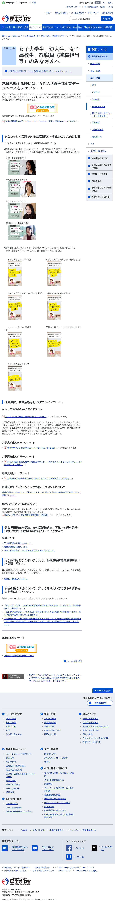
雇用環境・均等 (98, 106)
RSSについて (64, 870)
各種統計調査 (12, 803)
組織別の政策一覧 (99, 158)
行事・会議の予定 (52, 730)
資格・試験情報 (13, 788)
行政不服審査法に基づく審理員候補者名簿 (59, 815)
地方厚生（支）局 (14, 770)
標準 (97, 3)
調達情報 (48, 784)
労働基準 (96, 99)
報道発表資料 (50, 722)
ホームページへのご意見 (86, 870)
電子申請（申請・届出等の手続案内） (59, 774)
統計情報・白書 (14, 799)
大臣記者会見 (50, 718)
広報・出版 (49, 726)
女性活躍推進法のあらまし (16, 547)
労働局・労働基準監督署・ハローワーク (20, 775)
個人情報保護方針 (42, 867)
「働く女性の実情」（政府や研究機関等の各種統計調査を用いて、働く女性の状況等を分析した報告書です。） (42, 606)
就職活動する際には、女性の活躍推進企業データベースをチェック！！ (39, 71)
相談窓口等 (97, 137)
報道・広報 (50, 714)
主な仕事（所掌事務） (16, 766)
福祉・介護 (95, 71)
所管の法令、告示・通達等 (56, 758)
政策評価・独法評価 (100, 197)
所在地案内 (11, 762)
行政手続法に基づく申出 (55, 810)
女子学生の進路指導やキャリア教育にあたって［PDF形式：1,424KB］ (38, 478)
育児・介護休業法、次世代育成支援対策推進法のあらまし (29, 550)
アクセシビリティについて (16, 870)
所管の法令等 (51, 749)
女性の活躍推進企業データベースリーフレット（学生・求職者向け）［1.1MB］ (40, 121)
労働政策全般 (98, 129)
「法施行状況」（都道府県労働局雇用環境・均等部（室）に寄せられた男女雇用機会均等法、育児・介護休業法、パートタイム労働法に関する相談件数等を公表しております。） (42, 621)
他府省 (24, 830)
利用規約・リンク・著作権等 (17, 867)
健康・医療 (95, 63)
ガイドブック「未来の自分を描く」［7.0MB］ (25, 416)
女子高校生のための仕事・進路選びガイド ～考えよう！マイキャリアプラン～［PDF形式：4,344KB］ (42, 463)
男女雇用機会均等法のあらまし (18, 543)
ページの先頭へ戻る (74, 661)
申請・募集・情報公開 (55, 768)
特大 (109, 3)
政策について (99, 49)
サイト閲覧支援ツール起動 (94, 7)
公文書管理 (49, 806)
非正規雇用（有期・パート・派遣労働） (101, 114)
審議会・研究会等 (99, 174)
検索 (107, 19)
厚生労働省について (16, 749)
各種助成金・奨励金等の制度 (101, 166)
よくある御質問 (77, 13)
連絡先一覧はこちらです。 (16, 579)
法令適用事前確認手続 (54, 780)
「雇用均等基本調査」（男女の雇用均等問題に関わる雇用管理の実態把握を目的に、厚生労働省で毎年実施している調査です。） (42, 613)
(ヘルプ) (110, 7)
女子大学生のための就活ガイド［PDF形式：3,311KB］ (31, 448)
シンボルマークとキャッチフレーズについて (75, 867)
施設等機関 (11, 780)
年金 (92, 144)
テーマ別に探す (14, 714)
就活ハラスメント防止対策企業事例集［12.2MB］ (27, 515)
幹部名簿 (10, 758)
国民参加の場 (107, 13)
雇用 (94, 85)
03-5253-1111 (18, 895)
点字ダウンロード (73, 7)
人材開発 (96, 92)
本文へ (48, 13)
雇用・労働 (95, 78)
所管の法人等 (38, 830)
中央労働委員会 (13, 784)
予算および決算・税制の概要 (101, 189)
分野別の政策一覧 (99, 56)
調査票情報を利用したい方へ (19, 811)
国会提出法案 (50, 754)
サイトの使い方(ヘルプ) (43, 870)
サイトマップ (93, 13)
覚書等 (47, 762)
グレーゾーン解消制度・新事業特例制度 (59, 789)
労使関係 (96, 122)
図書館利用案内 (56, 830)
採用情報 (10, 792)
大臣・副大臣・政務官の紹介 (19, 754)
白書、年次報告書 (14, 807)
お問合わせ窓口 (61, 13)
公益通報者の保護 (52, 795)
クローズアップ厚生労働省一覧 (82, 830)
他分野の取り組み (98, 151)
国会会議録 (97, 181)
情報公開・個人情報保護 (55, 799)
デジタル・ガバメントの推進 (57, 802)
